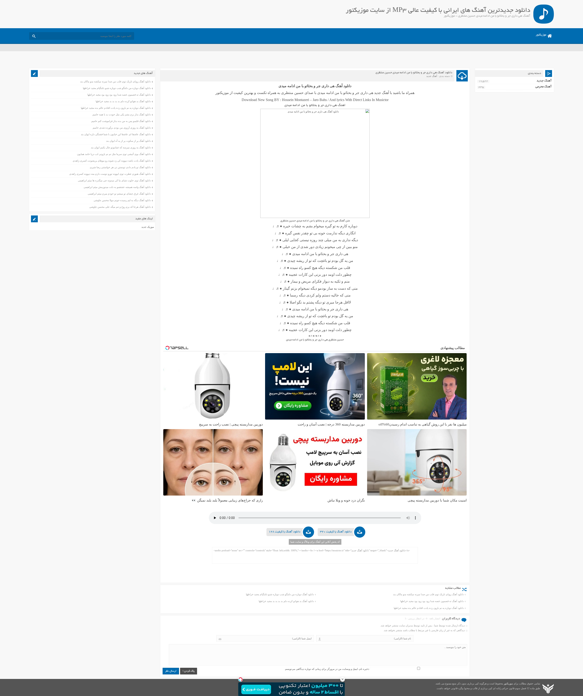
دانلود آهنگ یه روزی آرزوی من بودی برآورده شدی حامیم (122, 127)
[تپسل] (240, 679)
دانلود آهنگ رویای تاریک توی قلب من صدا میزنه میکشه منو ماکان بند (428, 594)
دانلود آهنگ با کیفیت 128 (284, 532)
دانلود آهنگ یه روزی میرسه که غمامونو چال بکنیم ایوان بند (121, 147)
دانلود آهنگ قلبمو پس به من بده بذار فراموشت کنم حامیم (121, 121)
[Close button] (342, 679)
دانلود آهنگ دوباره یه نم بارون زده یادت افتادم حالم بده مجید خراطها (429, 608)
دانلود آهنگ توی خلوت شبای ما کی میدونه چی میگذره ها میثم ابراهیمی (114, 180)
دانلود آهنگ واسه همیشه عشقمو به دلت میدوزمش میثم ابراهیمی (117, 187)
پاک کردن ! (188, 671)
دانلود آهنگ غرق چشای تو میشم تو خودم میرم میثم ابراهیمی (119, 193)
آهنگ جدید (431, 76)
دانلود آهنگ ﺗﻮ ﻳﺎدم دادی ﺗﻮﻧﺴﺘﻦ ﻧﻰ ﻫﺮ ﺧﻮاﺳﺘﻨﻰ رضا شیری (120, 167)
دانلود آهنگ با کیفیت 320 (336, 532)
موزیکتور (541, 35)
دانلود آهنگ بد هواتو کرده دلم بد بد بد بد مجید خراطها (286, 601)
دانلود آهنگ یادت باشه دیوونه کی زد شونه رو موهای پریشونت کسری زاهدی (112, 160)
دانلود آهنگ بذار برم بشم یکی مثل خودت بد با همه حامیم (121, 114)
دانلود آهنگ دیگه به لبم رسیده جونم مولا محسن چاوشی (122, 200)
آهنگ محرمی (543, 87)
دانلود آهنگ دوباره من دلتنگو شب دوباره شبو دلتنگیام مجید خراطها (280, 594)
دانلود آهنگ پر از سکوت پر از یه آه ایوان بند (128, 140)
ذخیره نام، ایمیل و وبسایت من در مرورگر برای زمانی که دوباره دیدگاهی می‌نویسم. (326, 669)
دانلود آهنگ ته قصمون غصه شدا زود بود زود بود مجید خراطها (432, 601)
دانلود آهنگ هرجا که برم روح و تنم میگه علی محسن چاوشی (120, 206)
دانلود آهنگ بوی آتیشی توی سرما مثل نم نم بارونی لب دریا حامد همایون (114, 154)
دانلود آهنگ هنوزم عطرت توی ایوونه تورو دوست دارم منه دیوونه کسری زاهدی (110, 173)
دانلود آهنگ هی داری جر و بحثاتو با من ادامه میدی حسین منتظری (414, 72)
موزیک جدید (147, 226)
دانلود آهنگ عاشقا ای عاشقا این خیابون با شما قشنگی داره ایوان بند (116, 134)
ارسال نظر (170, 671)
